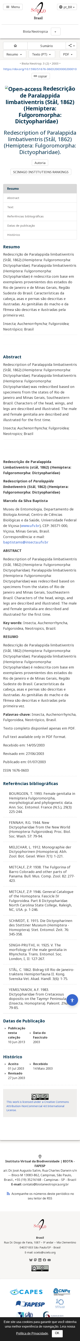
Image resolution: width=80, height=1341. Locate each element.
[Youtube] (49, 1260)
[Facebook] (44, 1260)
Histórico (13, 235)
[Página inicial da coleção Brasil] (40, 1230)
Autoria (40, 163)
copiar (40, 76)
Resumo (12, 54)
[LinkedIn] (39, 1260)
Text (10, 207)
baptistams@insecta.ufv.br (25, 542)
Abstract (13, 198)
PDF (66, 54)
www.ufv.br (30, 525)
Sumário (46, 46)
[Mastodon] (35, 1260)
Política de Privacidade (32, 1333)
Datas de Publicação (21, 225)
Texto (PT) (39, 54)
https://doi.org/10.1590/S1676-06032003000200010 (40, 69)
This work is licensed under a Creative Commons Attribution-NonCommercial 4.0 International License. (37, 1106)
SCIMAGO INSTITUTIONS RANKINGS (41, 172)
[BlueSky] (30, 1260)
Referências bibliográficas (25, 216)
